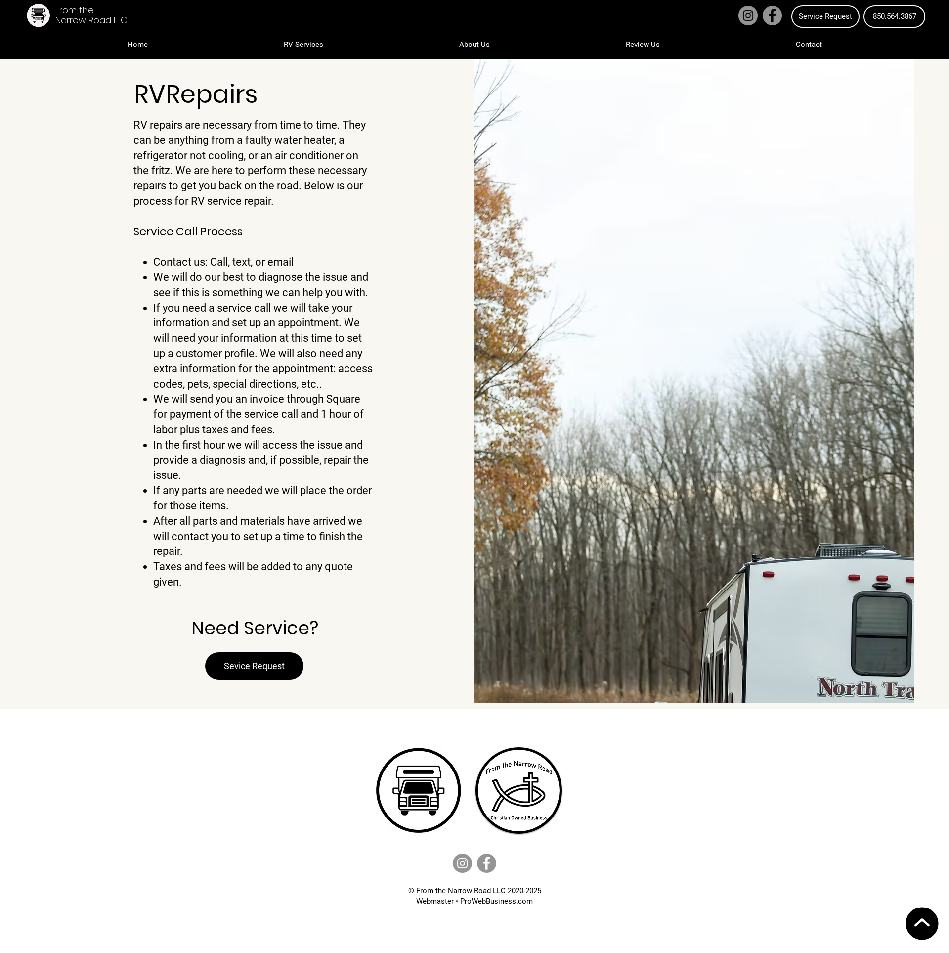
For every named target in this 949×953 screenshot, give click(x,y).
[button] (303, 44)
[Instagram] (748, 15)
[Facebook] (772, 15)
